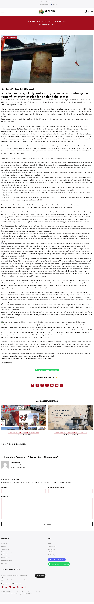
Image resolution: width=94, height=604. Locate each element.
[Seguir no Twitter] (6, 587)
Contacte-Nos (5, 549)
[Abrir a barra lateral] (2, 304)
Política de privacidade (7, 555)
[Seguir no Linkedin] (14, 587)
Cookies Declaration (6, 560)
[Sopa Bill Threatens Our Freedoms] (37, 393)
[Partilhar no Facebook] (32, 385)
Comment (5, 496)
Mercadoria (51, 549)
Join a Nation (4, 563)
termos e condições (22, 580)
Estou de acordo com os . (16, 580)
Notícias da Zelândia (10, 37)
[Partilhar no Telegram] (52, 385)
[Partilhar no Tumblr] (47, 385)
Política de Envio (6, 558)
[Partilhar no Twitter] (37, 385)
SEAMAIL (50, 552)
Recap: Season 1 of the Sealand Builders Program (23, 432)
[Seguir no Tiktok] (26, 587)
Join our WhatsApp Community (48, 370)
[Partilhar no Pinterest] (42, 385)
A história (4, 543)
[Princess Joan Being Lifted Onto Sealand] (56, 393)
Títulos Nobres (52, 546)
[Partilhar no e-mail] (56, 385)
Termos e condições (6, 552)
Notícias (3, 546)
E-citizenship (51, 555)
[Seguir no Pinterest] (18, 587)
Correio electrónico (56, 487)
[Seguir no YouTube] (22, 587)
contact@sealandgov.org (49, 2)
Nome (4, 487)
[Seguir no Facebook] (2, 587)
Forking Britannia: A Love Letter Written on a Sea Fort (70, 432)
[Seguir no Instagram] (10, 587)
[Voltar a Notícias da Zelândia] (47, 393)
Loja (49, 543)
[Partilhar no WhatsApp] (61, 385)
